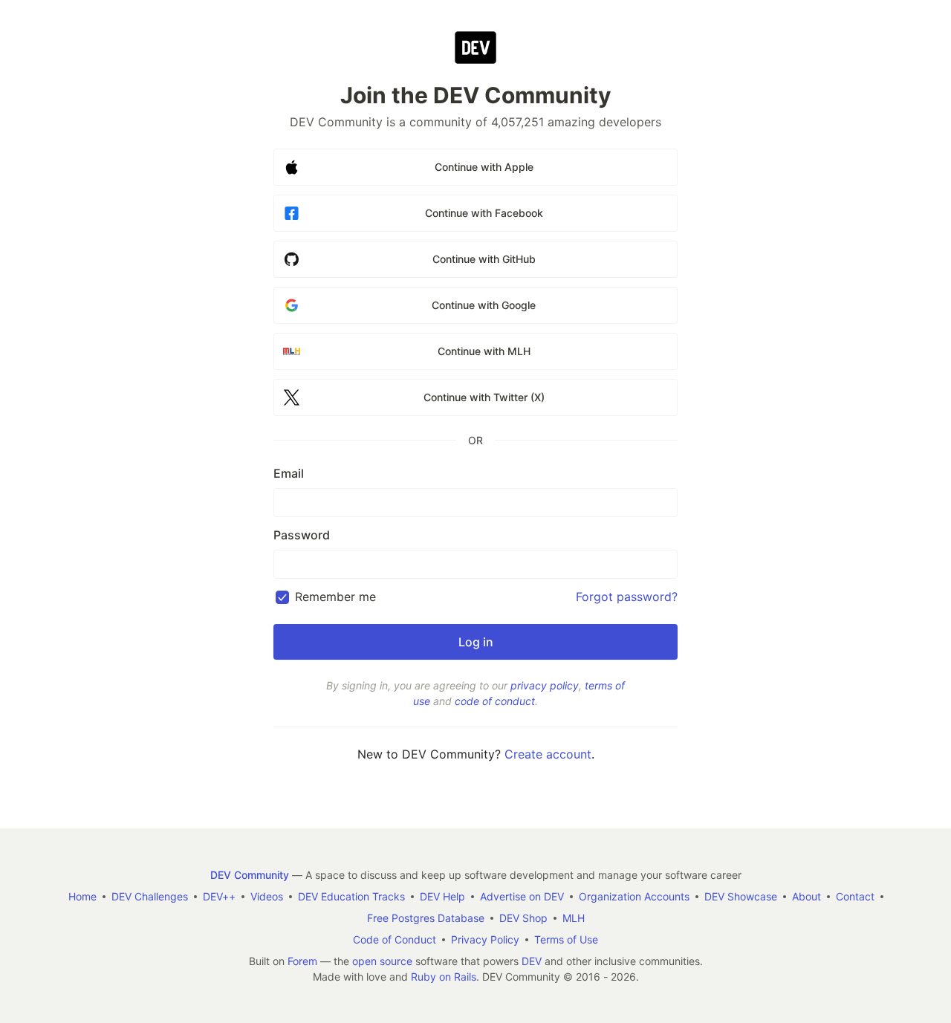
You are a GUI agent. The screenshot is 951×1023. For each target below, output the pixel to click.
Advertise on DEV (522, 896)
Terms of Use (566, 939)
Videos (266, 896)
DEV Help (442, 896)
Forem (302, 961)
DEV (532, 961)
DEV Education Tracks (351, 896)
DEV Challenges (149, 896)
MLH (573, 918)
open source (382, 961)
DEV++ (219, 896)
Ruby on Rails (443, 976)
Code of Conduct (394, 939)
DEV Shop (523, 918)
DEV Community (249, 874)
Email (288, 473)
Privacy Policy (485, 939)
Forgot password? (627, 596)
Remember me (335, 596)
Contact (855, 896)
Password (301, 534)
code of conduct (495, 701)
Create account (547, 754)
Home (82, 896)
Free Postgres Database (425, 918)
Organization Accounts (634, 896)
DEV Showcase (740, 896)
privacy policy (544, 685)
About (806, 896)
